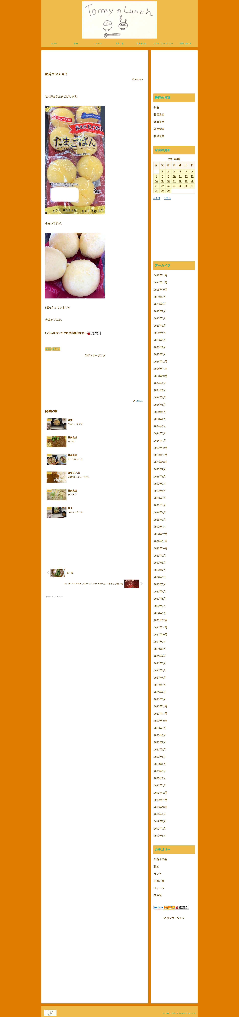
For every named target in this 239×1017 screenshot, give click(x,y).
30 (168, 190)
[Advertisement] (95, 60)
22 (162, 186)
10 (174, 176)
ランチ (57, 349)
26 (186, 186)
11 (180, 176)
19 (186, 181)
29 (162, 190)
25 (180, 186)
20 (192, 181)
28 (156, 190)
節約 (49, 349)
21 (156, 186)
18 (180, 181)
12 (186, 176)
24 (174, 186)
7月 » (167, 198)
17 (174, 181)
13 (192, 176)
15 (162, 181)
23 (168, 186)
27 (192, 186)
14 (156, 181)
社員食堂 (159, 114)
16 (168, 181)
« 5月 (156, 198)
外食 (156, 107)
